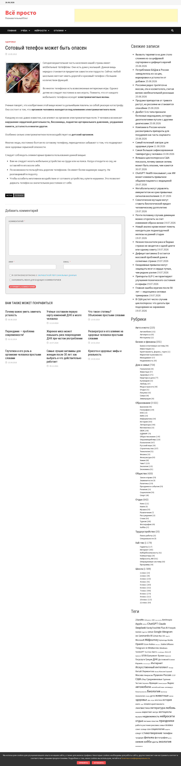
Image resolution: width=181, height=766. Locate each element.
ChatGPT (152, 623)
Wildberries (153, 648)
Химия (142, 460)
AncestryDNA (158, 620)
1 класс (143, 573)
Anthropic (167, 619)
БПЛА (144, 655)
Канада (171, 668)
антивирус (169, 687)
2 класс (143, 575)
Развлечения (145, 512)
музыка (138, 716)
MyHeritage (163, 640)
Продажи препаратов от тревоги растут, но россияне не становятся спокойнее (154, 104)
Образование (142, 402)
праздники (166, 721)
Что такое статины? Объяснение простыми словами (106, 313)
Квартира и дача (147, 377)
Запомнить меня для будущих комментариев (36, 280)
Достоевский (163, 659)
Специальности (147, 538)
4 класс (143, 581)
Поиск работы (146, 535)
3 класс (143, 578)
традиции (139, 738)
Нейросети (41, 30)
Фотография (145, 524)
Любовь (143, 383)
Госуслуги (140, 659)
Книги (142, 506)
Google (157, 631)
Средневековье (154, 679)
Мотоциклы (145, 337)
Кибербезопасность (149, 552)
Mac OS (162, 636)
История (144, 421)
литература (157, 707)
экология (165, 741)
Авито (154, 652)
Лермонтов (148, 671)
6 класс (143, 587)
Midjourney (152, 640)
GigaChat (144, 632)
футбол (170, 738)
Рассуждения (146, 515)
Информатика (146, 418)
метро (155, 712)
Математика (145, 427)
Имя (12, 261)
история (167, 699)
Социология (145, 492)
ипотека (158, 700)
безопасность (140, 692)
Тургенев (166, 679)
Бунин (161, 655)
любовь (170, 708)
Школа (139, 568)
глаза (147, 696)
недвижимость (151, 716)
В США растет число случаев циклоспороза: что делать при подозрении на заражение (152, 303)
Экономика (145, 469)
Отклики (58, 30)
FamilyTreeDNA (153, 627)
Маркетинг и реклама (149, 354)
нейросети (167, 716)
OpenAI (139, 644)
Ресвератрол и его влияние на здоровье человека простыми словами (105, 335)
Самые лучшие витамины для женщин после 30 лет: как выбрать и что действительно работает (64, 356)
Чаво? (142, 463)
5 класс (143, 584)
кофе (142, 704)
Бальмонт (152, 655)
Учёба (24, 30)
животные (162, 695)
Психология (145, 442)
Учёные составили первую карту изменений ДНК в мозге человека (64, 315)
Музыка (143, 509)
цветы (155, 742)
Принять (83, 762)
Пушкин (158, 675)
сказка (169, 725)
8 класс (143, 593)
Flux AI (164, 627)
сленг (137, 729)
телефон (19, 195)
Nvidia (170, 640)
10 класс (143, 599)
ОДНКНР (143, 433)
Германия (168, 656)
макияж (138, 712)
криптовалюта (157, 704)
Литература (145, 424)
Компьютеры (145, 555)
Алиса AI (168, 652)
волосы (164, 692)
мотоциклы (165, 711)
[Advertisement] (126, 15)
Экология (144, 466)
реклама (155, 725)
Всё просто (20, 12)
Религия (143, 489)
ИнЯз (142, 415)
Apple (138, 623)
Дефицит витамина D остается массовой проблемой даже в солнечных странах (152, 257)
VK (146, 648)
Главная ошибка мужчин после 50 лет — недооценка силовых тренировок (154, 291)
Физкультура (146, 457)
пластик (155, 721)
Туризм (143, 521)
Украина (145, 683)
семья (162, 725)
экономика (139, 746)
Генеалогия (145, 369)
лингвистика (142, 707)
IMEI (136, 636)
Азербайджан (161, 652)
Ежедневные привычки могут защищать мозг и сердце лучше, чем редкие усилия (153, 268)
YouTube (148, 652)
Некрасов (148, 675)
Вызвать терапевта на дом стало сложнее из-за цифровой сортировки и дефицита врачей (153, 58)
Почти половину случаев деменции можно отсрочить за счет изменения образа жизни (155, 218)
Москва (139, 675)
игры (152, 700)
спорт (138, 733)
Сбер (143, 679)
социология (157, 729)
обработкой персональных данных (57, 275)
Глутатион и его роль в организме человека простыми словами (23, 354)
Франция (153, 683)
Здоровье (10, 42)
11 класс (143, 602)
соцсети (167, 729)
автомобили (143, 687)
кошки (147, 703)
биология (153, 691)
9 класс (143, 596)
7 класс (143, 590)
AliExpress (147, 620)
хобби (148, 741)
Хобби (143, 527)
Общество (141, 473)
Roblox (152, 644)
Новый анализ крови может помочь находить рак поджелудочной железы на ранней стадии (155, 230)
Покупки (143, 392)
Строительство (147, 448)
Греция (149, 659)
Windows (163, 648)
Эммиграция (145, 398)
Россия (167, 675)
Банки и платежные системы (152, 345)
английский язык (158, 687)
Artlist (145, 624)
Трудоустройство (145, 531)
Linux (155, 635)
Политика (144, 483)
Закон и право (146, 477)
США (138, 679)
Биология (144, 407)
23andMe (139, 619)
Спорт (142, 495)
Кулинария (144, 380)
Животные (144, 372)
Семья (142, 395)
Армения (138, 656)
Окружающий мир (148, 439)
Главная (11, 30)
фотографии (161, 737)
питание (147, 721)
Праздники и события (149, 486)
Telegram (140, 648)
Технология (145, 451)
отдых (139, 721)
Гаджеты (144, 546)
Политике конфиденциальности (135, 758)
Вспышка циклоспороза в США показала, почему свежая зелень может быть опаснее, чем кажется (154, 161)
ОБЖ (142, 430)
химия (139, 741)
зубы (148, 700)
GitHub (150, 632)
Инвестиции (145, 348)
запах (171, 696)
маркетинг (147, 712)
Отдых (143, 389)
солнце (143, 729)
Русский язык (146, 445)
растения (146, 725)
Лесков (156, 672)
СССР (173, 675)
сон (149, 729)
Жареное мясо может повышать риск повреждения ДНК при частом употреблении (64, 335)
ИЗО (142, 412)
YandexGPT (139, 652)
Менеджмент (145, 357)
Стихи (142, 518)
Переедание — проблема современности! (19, 333)
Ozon (146, 644)
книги (137, 704)
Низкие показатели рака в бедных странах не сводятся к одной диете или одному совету (155, 245)
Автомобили (145, 331)
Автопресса (145, 334)
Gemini (138, 632)
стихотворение (152, 733)
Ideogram (167, 631)
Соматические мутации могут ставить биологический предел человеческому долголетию (153, 203)
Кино (142, 503)
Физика (143, 454)
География (145, 409)
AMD (153, 620)
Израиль (139, 663)
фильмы (149, 737)
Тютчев (138, 683)
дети (152, 695)
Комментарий (17, 221)
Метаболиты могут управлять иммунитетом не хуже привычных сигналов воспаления (153, 192)
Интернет (144, 549)
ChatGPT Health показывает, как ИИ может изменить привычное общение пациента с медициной (155, 176)
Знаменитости (146, 480)
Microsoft (139, 640)
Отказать (99, 762)
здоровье (141, 699)
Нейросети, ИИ (146, 558)
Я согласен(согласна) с (44, 275)
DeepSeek (140, 627)
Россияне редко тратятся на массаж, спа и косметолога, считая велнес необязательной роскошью (154, 88)
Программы (145, 564)
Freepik (171, 627)
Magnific (168, 636)
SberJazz (157, 644)
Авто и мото (142, 327)
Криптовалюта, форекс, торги (153, 351)
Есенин (172, 659)
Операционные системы (150, 561)
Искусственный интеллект (151, 667)
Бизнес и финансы (145, 341)
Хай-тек (139, 542)
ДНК (155, 659)
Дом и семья (142, 364)
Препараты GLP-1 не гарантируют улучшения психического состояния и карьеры (155, 280)
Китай (138, 671)
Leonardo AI (145, 635)
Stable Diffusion (167, 644)
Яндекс (170, 683)
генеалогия (140, 696)
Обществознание (148, 436)
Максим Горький (165, 671)
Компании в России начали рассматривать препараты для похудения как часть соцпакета (152, 130)
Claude (162, 623)
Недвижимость (146, 360)
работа (138, 725)
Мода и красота (147, 386)
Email (67, 261)
